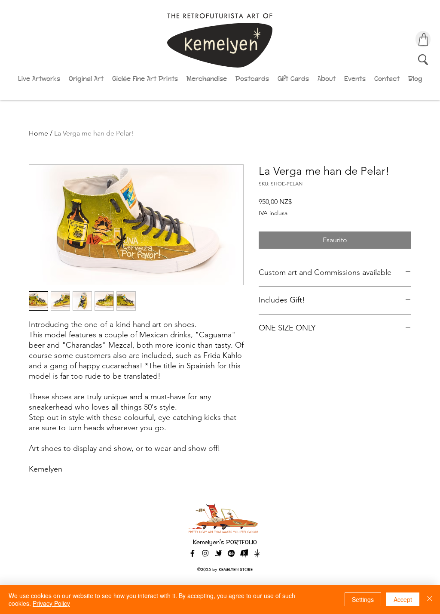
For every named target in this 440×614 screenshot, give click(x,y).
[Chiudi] (430, 599)
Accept (403, 599)
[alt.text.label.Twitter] (218, 553)
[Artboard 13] (257, 553)
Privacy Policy (51, 603)
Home (38, 133)
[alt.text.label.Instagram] (205, 553)
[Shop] (423, 39)
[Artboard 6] (231, 553)
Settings (363, 599)
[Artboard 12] (244, 553)
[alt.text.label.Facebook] (192, 553)
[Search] (423, 59)
